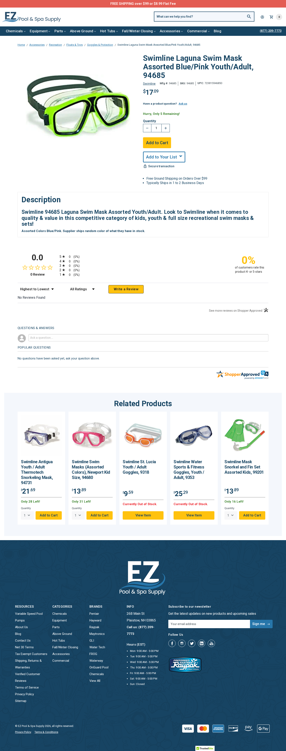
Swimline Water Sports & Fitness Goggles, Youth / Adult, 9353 (189, 469)
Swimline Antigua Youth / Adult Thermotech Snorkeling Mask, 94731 (37, 472)
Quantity (149, 121)
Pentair (94, 614)
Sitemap (20, 701)
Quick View (41, 436)
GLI (91, 640)
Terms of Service (27, 687)
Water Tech (97, 647)
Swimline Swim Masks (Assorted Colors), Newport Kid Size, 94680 (91, 469)
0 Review (43, 274)
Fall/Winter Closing (137, 31)
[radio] (143, 256)
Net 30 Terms (24, 647)
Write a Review (126, 289)
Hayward (95, 620)
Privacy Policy (24, 694)
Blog (217, 31)
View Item (143, 515)
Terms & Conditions (46, 732)
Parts (58, 31)
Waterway (96, 661)
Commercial (197, 31)
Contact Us (23, 640)
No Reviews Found (31, 298)
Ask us (183, 103)
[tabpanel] (41, 468)
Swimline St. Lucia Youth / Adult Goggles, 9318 (139, 467)
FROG (93, 654)
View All (94, 681)
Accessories (170, 31)
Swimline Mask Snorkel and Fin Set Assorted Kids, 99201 (244, 467)
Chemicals (14, 31)
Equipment (39, 31)
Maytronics (97, 634)
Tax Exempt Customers (31, 654)
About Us (21, 627)
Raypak (94, 627)
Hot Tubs (107, 31)
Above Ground (81, 31)
